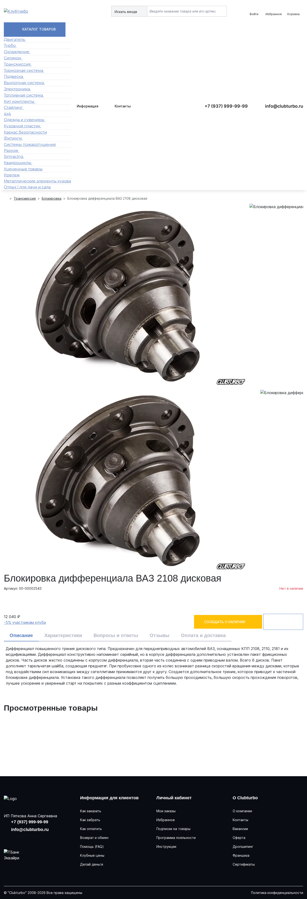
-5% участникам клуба (25, 622)
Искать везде (126, 12)
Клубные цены (92, 855)
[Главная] (6, 198)
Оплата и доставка (203, 635)
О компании (242, 811)
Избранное (165, 820)
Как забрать (90, 820)
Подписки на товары (173, 829)
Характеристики (63, 635)
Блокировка (51, 198)
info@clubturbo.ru (284, 106)
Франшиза (241, 855)
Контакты (123, 106)
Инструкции (166, 846)
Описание (21, 635)
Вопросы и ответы (116, 635)
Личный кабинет (174, 797)
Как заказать (90, 811)
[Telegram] (39, 838)
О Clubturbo (245, 797)
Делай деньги (91, 864)
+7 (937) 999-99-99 (226, 106)
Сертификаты (244, 864)
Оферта (239, 838)
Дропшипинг (243, 846)
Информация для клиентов (109, 797)
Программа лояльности (176, 838)
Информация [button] (87, 106)
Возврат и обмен (94, 838)
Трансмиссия (25, 198)
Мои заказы (166, 811)
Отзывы (159, 635)
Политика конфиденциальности (277, 893)
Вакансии (240, 829)
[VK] (8, 838)
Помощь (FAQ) (92, 846)
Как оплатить (91, 829)
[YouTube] (24, 838)
